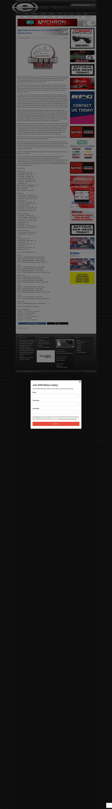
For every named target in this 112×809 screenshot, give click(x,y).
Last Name (36, 408)
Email (34, 392)
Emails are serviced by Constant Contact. (68, 419)
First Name (36, 400)
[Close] (80, 382)
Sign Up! (56, 424)
